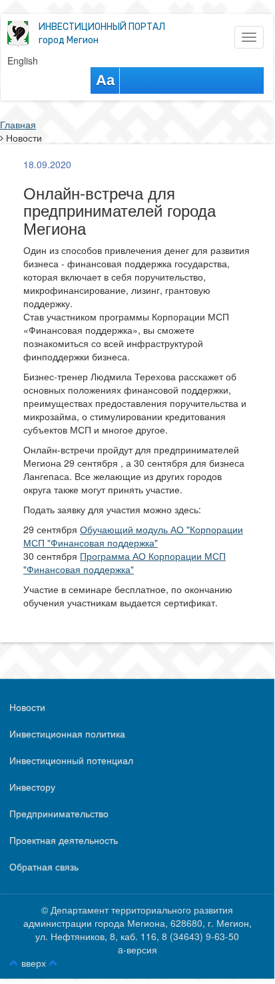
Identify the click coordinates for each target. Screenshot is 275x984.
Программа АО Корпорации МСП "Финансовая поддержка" (124, 562)
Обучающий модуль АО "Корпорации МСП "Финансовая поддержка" (133, 536)
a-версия (137, 949)
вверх (34, 962)
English (22, 60)
